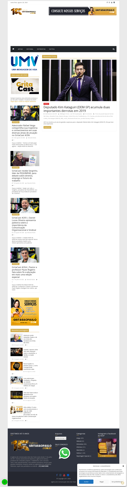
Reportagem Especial (83, 456)
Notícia (51, 49)
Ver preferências (117, 482)
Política (92, 118)
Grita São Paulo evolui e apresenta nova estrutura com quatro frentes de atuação (31, 395)
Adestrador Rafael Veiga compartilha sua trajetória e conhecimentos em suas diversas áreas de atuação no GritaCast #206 (24, 130)
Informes (79, 447)
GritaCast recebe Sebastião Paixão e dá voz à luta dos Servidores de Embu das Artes (30, 338)
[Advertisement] (63, 32)
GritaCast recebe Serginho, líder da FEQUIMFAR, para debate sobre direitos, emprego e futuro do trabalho (25, 175)
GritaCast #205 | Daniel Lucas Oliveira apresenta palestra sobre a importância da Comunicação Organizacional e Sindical (24, 223)
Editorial (29, 49)
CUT (88, 116)
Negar (102, 482)
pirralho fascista (85, 118)
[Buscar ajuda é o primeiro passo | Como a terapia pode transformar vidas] (17, 363)
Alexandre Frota (54, 116)
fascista (92, 116)
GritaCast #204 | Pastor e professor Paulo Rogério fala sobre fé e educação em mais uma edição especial (24, 272)
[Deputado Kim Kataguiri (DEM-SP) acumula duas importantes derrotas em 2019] (79, 61)
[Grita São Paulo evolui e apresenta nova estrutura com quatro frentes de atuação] (17, 392)
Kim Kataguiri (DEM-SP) (54, 118)
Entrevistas (41, 49)
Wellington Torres (65, 114)
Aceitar (86, 482)
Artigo (20, 49)
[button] (123, 466)
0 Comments (88, 114)
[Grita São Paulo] (13, 49)
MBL (62, 118)
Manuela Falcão (32, 138)
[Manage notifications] (122, 482)
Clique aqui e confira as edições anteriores (23, 101)
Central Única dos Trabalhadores (77, 116)
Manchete (80, 450)
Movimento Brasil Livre (74, 118)
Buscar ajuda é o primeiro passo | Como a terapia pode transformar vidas (31, 366)
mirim (65, 118)
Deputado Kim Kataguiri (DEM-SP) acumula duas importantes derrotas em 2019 (77, 109)
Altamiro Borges (63, 116)
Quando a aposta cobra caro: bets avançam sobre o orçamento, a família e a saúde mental (31, 353)
